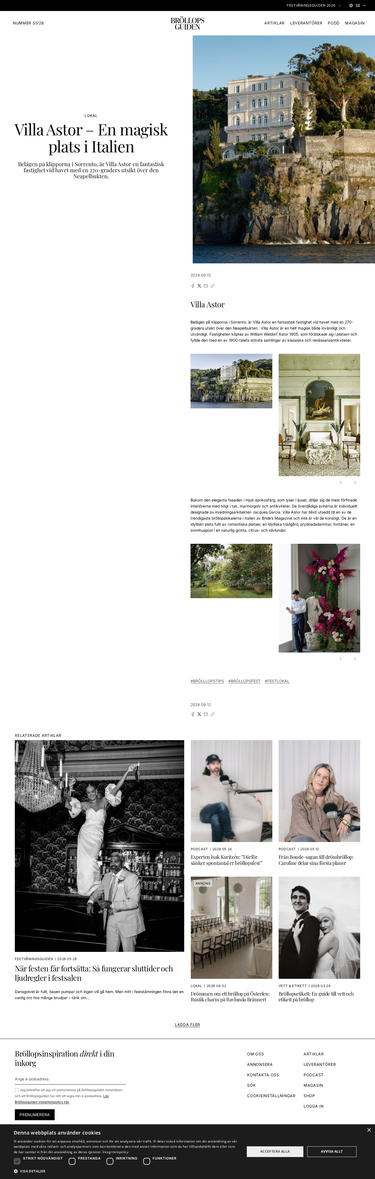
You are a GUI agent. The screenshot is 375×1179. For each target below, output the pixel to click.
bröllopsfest (246, 681)
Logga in (314, 1106)
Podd (334, 23)
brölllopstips (208, 681)
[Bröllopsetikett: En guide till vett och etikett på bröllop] (319, 942)
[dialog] (187, 1151)
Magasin (355, 23)
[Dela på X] (199, 286)
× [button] (369, 1130)
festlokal (278, 681)
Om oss (255, 1054)
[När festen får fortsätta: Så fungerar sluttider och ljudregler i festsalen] (99, 873)
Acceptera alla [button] (275, 1151)
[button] (341, 482)
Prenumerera (34, 1114)
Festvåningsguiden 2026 (311, 5)
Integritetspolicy (115, 1152)
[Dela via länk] (212, 286)
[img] (187, 23)
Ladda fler (187, 1024)
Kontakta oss (263, 1074)
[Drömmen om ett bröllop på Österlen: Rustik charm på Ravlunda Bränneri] (231, 942)
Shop (309, 1095)
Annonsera (260, 1064)
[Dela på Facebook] (193, 286)
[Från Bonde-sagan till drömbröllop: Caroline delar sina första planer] (319, 805)
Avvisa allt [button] (332, 1151)
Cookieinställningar (271, 1095)
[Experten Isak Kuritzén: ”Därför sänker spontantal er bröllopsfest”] (231, 805)
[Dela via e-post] (206, 286)
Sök (251, 1085)
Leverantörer (306, 23)
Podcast (314, 1074)
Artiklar (274, 23)
